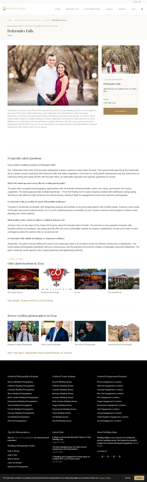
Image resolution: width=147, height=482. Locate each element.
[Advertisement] (120, 136)
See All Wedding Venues (62, 421)
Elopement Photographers (18, 467)
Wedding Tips (72, 9)
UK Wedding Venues (60, 417)
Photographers (92, 9)
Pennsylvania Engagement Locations (111, 405)
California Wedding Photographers (21, 386)
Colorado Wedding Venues (62, 390)
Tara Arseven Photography (85, 344)
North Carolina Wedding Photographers (23, 397)
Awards (122, 9)
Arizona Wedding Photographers (20, 382)
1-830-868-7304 (109, 103)
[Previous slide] (11, 75)
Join (133, 9)
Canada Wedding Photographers (20, 409)
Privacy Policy (105, 478)
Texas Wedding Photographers (20, 405)
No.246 (77, 292)
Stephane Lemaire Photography (20, 344)
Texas (46, 20)
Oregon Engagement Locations (109, 401)
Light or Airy (12, 455)
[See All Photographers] (17, 421)
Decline (128, 478)
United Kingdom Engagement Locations (112, 417)
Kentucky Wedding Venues (62, 393)
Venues (109, 9)
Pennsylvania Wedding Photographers (22, 401)
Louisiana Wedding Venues (62, 397)
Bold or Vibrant (13, 459)
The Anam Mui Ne (115, 292)
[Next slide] (94, 75)
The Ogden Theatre (15, 292)
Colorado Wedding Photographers (21, 390)
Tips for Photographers (24, 437)
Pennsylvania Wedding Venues (64, 409)
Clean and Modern (15, 463)
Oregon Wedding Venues (62, 405)
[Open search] (142, 9)
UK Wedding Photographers (19, 417)
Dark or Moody (13, 451)
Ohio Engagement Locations (108, 397)
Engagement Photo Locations (28, 20)
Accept (139, 478)
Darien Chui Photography (51, 344)
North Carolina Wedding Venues (64, 401)
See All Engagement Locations (109, 421)
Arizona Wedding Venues (62, 382)
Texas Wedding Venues (61, 413)
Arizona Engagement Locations (109, 382)
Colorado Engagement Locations (110, 390)
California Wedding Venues (62, 386)
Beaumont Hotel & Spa (50, 292)
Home (57, 9)
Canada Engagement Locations (109, 413)
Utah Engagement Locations (108, 409)
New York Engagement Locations (110, 393)
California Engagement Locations (110, 386)
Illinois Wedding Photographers (20, 393)
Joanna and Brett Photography (120, 344)
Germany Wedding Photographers (21, 413)
